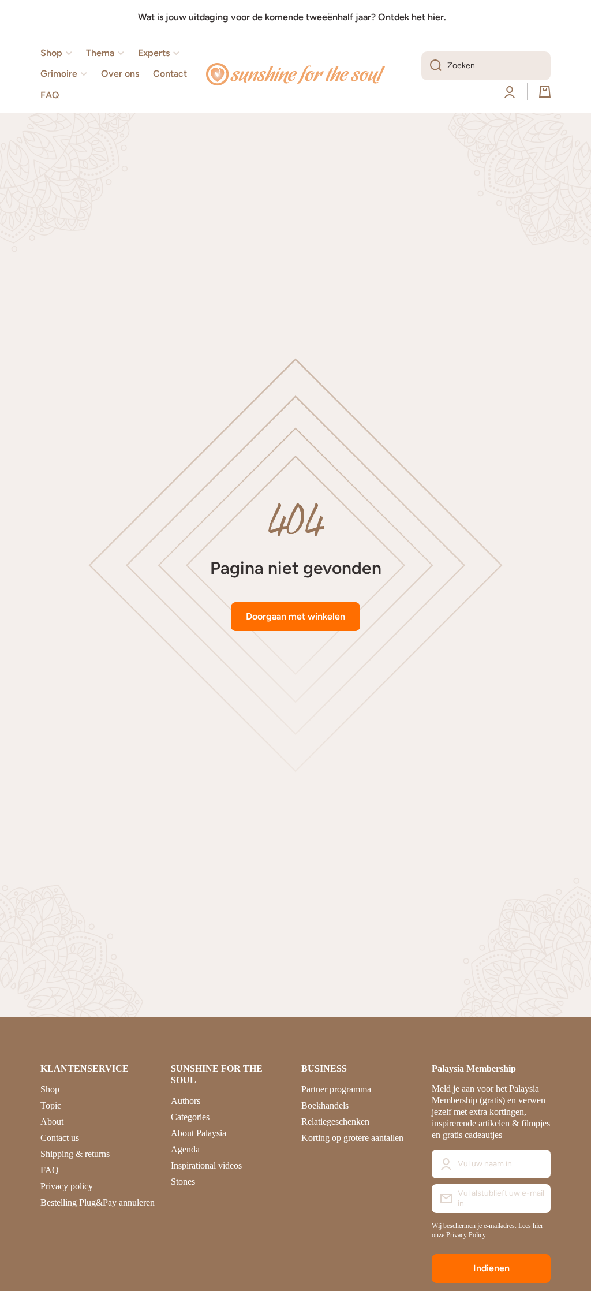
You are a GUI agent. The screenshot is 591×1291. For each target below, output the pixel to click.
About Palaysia (198, 1133)
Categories (190, 1117)
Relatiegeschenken (335, 1121)
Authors (185, 1101)
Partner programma (336, 1089)
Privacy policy (66, 1186)
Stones (183, 1181)
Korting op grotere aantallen (352, 1138)
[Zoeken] (431, 65)
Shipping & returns (75, 1154)
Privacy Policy (465, 1235)
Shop (49, 1089)
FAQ (49, 1170)
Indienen (491, 1268)
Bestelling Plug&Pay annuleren (97, 1202)
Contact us (59, 1138)
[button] (545, 92)
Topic (50, 1105)
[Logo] (295, 74)
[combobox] (486, 65)
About (51, 1121)
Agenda (185, 1149)
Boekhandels (325, 1105)
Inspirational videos (206, 1165)
